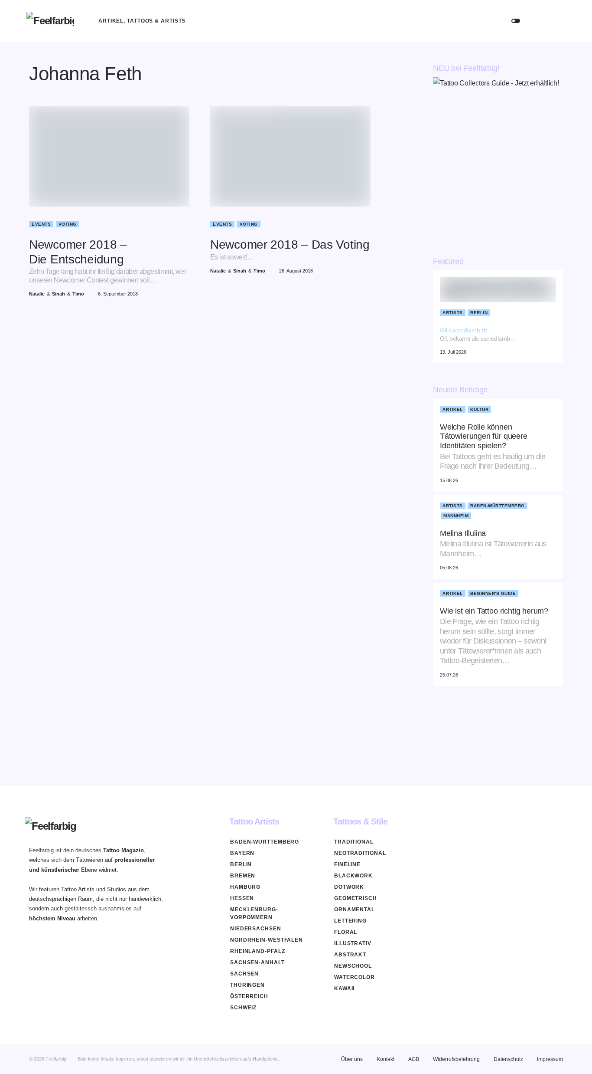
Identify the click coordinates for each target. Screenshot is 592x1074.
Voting (68, 224)
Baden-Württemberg (497, 505)
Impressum (550, 1059)
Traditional (354, 842)
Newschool (353, 966)
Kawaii (344, 988)
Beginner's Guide (493, 593)
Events (41, 224)
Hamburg (245, 887)
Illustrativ (352, 943)
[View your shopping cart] (557, 21)
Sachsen (244, 974)
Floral (345, 932)
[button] (516, 21)
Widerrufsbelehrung (456, 1059)
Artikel (452, 409)
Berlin (479, 312)
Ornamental (354, 909)
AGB (413, 1059)
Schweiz (243, 1008)
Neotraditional (360, 853)
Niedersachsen (255, 929)
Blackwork (353, 876)
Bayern (242, 853)
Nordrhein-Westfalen (266, 940)
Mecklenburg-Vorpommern (254, 913)
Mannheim (455, 515)
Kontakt (385, 1059)
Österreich (249, 996)
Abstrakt (350, 955)
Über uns (352, 1059)
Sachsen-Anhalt (257, 962)
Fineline (347, 864)
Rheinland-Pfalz (257, 951)
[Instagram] (559, 821)
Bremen (242, 876)
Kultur (479, 409)
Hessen (242, 898)
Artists (452, 312)
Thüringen (247, 985)
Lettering (350, 921)
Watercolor (354, 977)
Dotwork (349, 887)
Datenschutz (508, 1059)
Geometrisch (355, 898)
